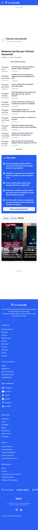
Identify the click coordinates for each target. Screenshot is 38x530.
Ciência (3, 341)
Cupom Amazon (7, 449)
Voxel (3, 422)
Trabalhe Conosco (7, 477)
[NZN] (19, 499)
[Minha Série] (22, 490)
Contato (4, 471)
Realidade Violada (7, 375)
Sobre (3, 468)
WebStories (5, 369)
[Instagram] (17, 510)
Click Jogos (5, 437)
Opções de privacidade (11, 516)
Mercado (4, 350)
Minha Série (5, 431)
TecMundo (5, 419)
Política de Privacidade (9, 480)
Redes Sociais (6, 338)
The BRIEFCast (6, 377)
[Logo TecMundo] (12, 3)
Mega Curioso (6, 434)
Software (4, 332)
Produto (4, 347)
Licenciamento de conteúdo (11, 474)
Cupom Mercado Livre (9, 458)
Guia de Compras (7, 372)
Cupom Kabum (6, 447)
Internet (4, 335)
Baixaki (3, 428)
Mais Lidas (5, 344)
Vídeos (3, 366)
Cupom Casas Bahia (8, 452)
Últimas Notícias (7, 329)
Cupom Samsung (7, 455)
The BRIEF (4, 425)
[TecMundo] (7, 490)
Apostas (4, 356)
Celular (3, 353)
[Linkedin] (21, 510)
